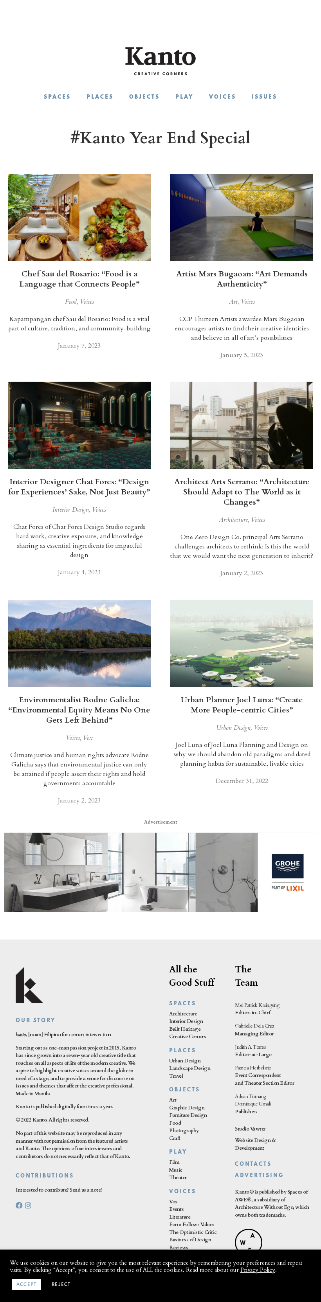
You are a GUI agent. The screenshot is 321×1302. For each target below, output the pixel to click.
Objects (144, 97)
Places (100, 97)
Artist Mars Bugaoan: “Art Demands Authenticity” (242, 279)
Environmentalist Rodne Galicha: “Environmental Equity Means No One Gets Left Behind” (79, 709)
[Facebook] (19, 1205)
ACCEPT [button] (26, 1284)
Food (71, 302)
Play (184, 97)
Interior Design (70, 509)
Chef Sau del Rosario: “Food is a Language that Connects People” (79, 279)
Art (233, 302)
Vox (88, 738)
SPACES (182, 1003)
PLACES (182, 1050)
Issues (264, 97)
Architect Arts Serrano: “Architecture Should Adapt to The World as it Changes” (242, 491)
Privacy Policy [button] (257, 1270)
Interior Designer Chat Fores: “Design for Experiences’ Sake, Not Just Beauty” (79, 486)
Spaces (57, 97)
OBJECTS (184, 1090)
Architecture (233, 520)
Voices (222, 97)
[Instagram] (28, 1205)
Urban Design (233, 727)
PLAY (178, 1152)
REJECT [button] (61, 1284)
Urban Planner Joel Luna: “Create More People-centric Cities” (242, 704)
